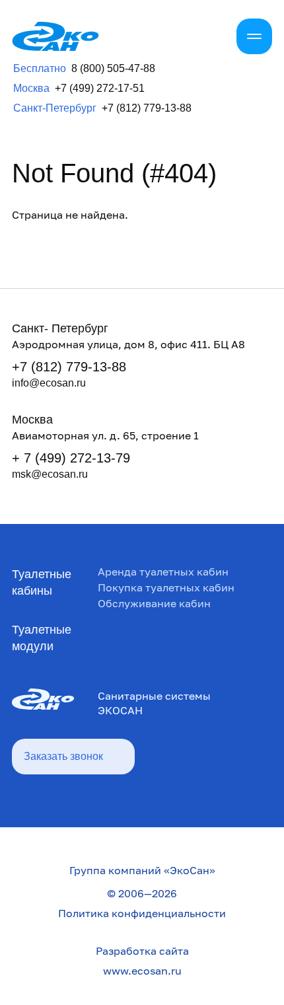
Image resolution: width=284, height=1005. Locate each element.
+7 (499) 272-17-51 (100, 88)
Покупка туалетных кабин (166, 587)
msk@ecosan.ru (50, 474)
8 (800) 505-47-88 (113, 68)
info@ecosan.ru (49, 383)
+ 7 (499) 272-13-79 (71, 458)
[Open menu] (254, 36)
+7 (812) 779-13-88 (147, 108)
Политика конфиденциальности (142, 913)
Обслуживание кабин (154, 603)
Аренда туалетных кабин (163, 571)
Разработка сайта (142, 950)
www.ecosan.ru (142, 970)
